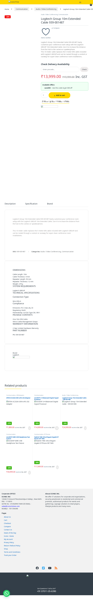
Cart (5, 520)
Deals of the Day (10, 533)
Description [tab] (10, 204)
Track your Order (10, 555)
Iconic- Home (9, 536)
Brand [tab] (50, 204)
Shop (6, 549)
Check (84, 69)
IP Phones (47, 434)
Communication (22, 9)
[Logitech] (49, 108)
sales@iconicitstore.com (11, 506)
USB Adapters (20, 395)
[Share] (1, 596)
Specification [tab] (31, 204)
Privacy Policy (9, 542)
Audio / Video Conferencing (46, 9)
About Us (7, 517)
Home (7, 9)
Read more (57, 428)
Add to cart (60, 95)
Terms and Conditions (12, 552)
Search (80, 2)
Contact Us (8, 530)
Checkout (7, 523)
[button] (6, 593)
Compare (56, 28)
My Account (8, 539)
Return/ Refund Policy (12, 546)
